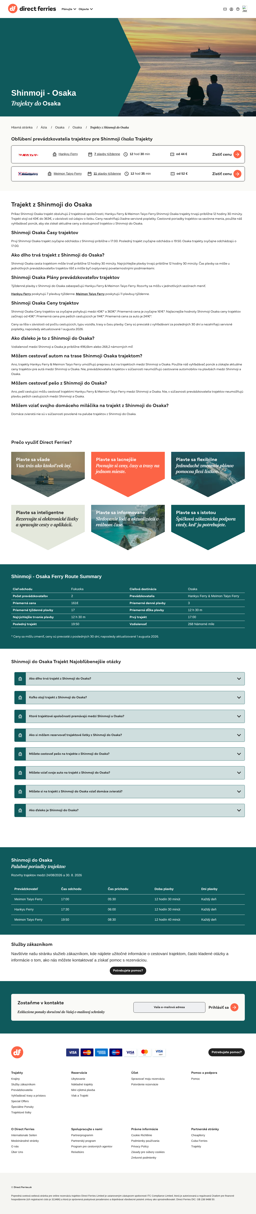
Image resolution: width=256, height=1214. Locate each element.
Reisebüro (77, 1152)
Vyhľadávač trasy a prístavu (28, 1095)
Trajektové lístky (21, 1112)
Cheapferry (198, 1135)
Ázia (44, 127)
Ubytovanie (78, 1078)
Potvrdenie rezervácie (144, 1084)
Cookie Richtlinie (141, 1135)
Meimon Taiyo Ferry (90, 294)
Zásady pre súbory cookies (148, 1152)
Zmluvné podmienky (143, 1157)
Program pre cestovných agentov (91, 1146)
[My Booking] (225, 9)
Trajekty (196, 1146)
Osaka (59, 127)
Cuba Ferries (199, 1140)
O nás (15, 1146)
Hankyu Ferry (21, 294)
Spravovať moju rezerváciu (148, 1078)
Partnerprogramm (82, 1135)
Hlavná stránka (22, 127)
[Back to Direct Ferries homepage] (32, 9)
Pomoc (195, 1078)
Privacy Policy (140, 1146)
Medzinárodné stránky (25, 1140)
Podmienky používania (145, 1140)
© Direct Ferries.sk (21, 1187)
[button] (129, 678)
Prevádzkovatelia (22, 1090)
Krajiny (15, 1078)
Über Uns (17, 1152)
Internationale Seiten (24, 1135)
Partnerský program (83, 1140)
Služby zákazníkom (23, 1084)
